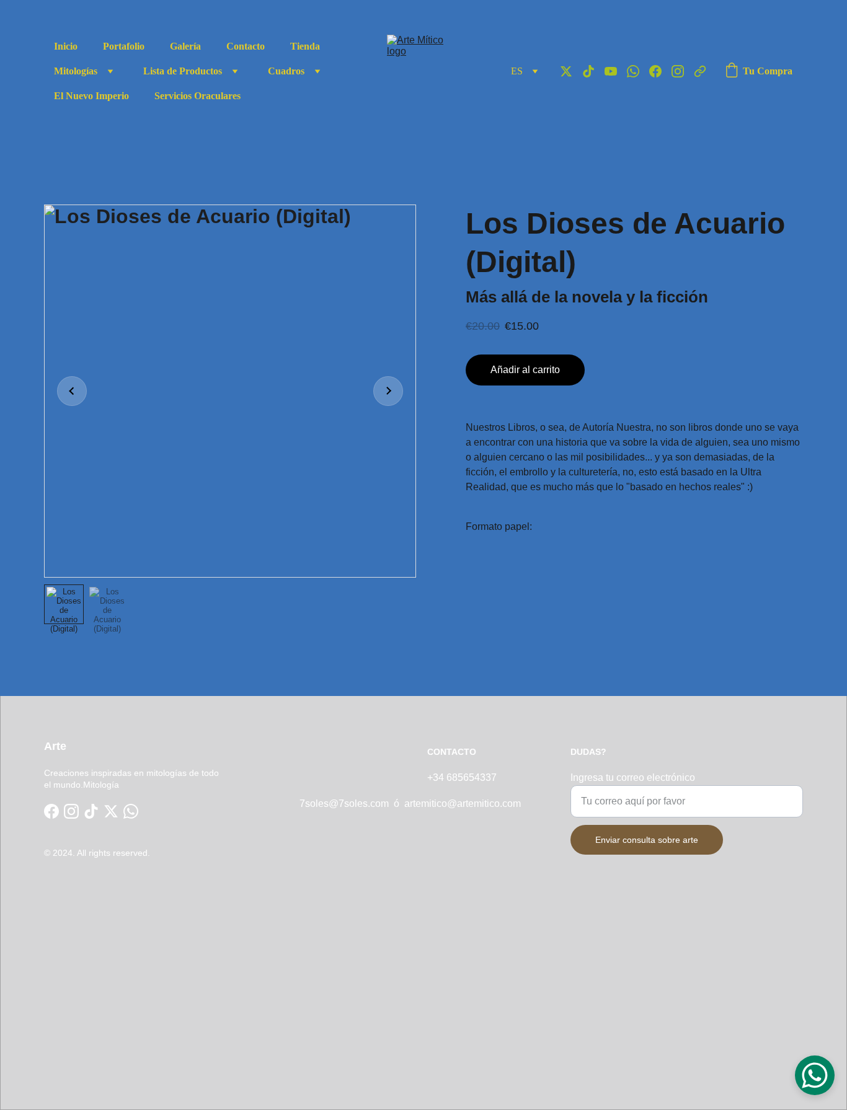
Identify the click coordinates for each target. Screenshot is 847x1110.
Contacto (245, 46)
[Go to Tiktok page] (593, 71)
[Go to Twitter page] (571, 71)
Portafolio (123, 46)
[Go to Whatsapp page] (638, 71)
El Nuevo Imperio (91, 95)
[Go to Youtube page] (616, 71)
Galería (185, 46)
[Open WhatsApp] (815, 1075)
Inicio (66, 46)
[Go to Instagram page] (683, 71)
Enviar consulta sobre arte (646, 840)
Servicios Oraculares (197, 95)
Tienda (305, 46)
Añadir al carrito (525, 369)
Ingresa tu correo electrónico (632, 777)
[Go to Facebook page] (660, 71)
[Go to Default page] (700, 71)
